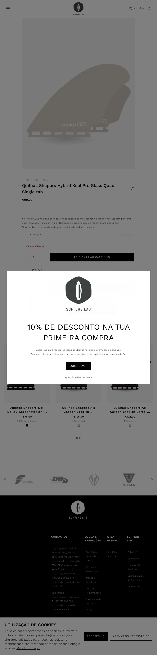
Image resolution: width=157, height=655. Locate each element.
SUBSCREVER (78, 365)
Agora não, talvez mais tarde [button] (78, 377)
